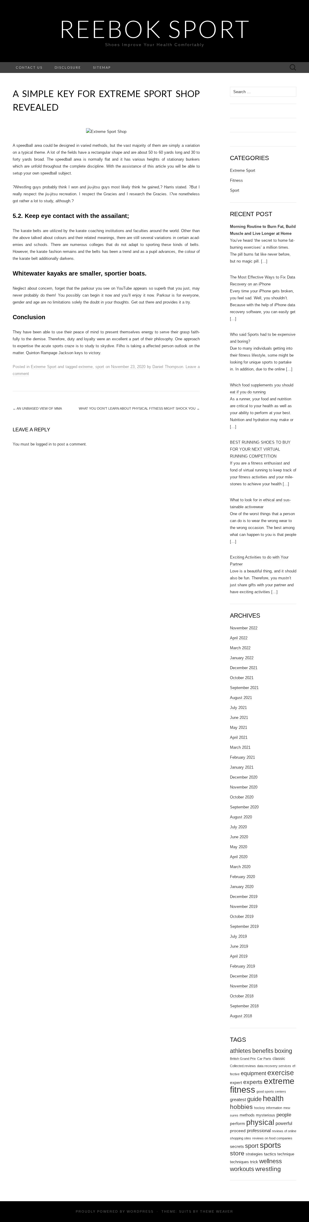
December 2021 (243, 668)
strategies (254, 1154)
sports (270, 1145)
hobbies (241, 1106)
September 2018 (244, 1006)
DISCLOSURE (68, 67)
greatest (238, 1099)
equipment (253, 1073)
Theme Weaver (216, 1211)
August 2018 (241, 1016)
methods (247, 1115)
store (237, 1153)
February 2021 (242, 757)
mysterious (265, 1115)
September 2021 (244, 687)
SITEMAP (102, 67)
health (273, 1098)
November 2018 (243, 986)
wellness (270, 1160)
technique (285, 1154)
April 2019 (238, 956)
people (283, 1115)
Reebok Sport (154, 28)
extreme (85, 366)
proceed (238, 1130)
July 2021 (238, 707)
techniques (239, 1162)
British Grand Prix (243, 1058)
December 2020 (243, 777)
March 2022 (240, 648)
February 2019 (242, 966)
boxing (283, 1050)
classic (278, 1058)
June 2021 (239, 717)
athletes (240, 1050)
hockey (259, 1108)
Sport (234, 190)
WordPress (140, 1211)
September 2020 (244, 807)
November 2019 (243, 906)
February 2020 (242, 876)
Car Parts (264, 1058)
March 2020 (240, 867)
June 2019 (239, 946)
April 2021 (238, 737)
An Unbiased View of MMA (37, 408)
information (274, 1108)
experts (253, 1082)
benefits (262, 1050)
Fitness (236, 180)
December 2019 (243, 896)
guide (254, 1099)
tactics (270, 1153)
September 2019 (244, 926)
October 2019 (241, 916)
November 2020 (243, 787)
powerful (284, 1123)
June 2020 (239, 837)
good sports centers (271, 1091)
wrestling (268, 1168)
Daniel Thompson (167, 366)
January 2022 (241, 658)
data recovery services (274, 1066)
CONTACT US (29, 67)
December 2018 (243, 976)
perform (237, 1123)
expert (236, 1082)
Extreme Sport (43, 366)
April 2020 (238, 857)
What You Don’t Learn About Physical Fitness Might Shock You (139, 408)
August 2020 (241, 817)
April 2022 (238, 638)
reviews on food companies (272, 1138)
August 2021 (241, 697)
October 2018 (241, 996)
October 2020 (241, 797)
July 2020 (238, 827)
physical (260, 1122)
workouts (242, 1169)
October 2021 (241, 678)
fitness (242, 1089)
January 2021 (241, 767)
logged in (44, 444)
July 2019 (238, 936)
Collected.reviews (243, 1066)
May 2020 (238, 847)
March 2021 (240, 747)
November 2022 (243, 628)
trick (254, 1161)
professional (259, 1130)
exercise (280, 1073)
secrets (237, 1146)
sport (99, 366)
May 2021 (238, 727)
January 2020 (241, 886)
